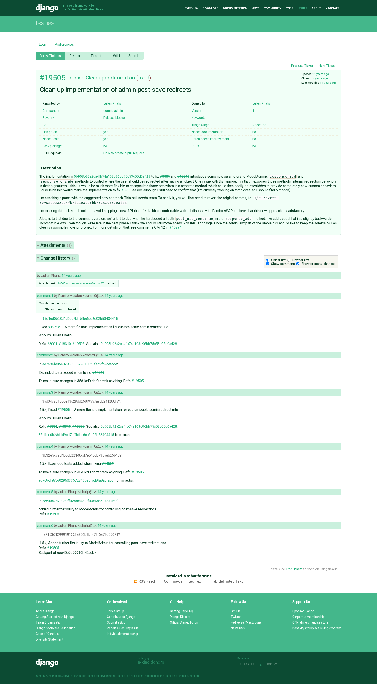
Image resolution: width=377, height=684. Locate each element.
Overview (191, 8)
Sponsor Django (303, 611)
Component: (51, 111)
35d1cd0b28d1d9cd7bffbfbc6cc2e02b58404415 (80, 319)
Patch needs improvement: (211, 139)
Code (289, 8)
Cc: (45, 125)
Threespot (247, 664)
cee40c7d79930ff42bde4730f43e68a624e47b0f (80, 501)
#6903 (126, 190)
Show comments (283, 264)
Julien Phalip (112, 103)
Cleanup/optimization (110, 78)
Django (47, 8)
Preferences (64, 44)
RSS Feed (147, 581)
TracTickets (294, 569)
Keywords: (199, 118)
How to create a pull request (123, 153)
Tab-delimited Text (227, 581)
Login (43, 44)
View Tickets (50, 56)
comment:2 (45, 355)
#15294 (175, 227)
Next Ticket (327, 66)
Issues (302, 8)
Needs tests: (51, 139)
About (316, 8)
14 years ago (320, 74)
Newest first (300, 260)
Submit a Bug (116, 622)
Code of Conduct (47, 634)
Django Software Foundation (55, 628)
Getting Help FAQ (181, 611)
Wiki (116, 56)
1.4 (254, 111)
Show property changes (318, 264)
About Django (45, 611)
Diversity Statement (49, 639)
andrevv (276, 664)
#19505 (52, 77)
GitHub (235, 611)
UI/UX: (196, 146)
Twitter (236, 617)
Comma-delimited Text (183, 581)
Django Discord (180, 617)
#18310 (183, 176)
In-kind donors (150, 662)
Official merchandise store (310, 622)
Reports (75, 56)
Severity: (49, 118)
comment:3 (45, 392)
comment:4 (45, 446)
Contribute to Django (121, 617)
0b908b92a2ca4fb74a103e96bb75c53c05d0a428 (112, 176)
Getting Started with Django (55, 617)
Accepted (259, 125)
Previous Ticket (302, 66)
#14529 (98, 372)
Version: (197, 111)
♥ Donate (332, 8)
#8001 (165, 176)
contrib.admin (113, 111)
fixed (143, 78)
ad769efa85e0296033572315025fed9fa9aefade (79, 364)
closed (77, 78)
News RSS (238, 628)
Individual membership (122, 634)
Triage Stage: (201, 125)
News (255, 8)
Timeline (98, 56)
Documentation (235, 8)
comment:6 (45, 526)
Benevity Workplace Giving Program (316, 628)
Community (272, 8)
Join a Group (115, 611)
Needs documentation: (208, 132)
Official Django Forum (184, 622)
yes (105, 132)
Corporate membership (308, 617)
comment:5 (45, 492)
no (254, 132)
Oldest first (278, 260)
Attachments (56, 245)
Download (211, 8)
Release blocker (114, 118)
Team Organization (49, 622)
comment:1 (45, 296)
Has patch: (50, 132)
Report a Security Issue (123, 628)
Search (133, 56)
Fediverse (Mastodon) (246, 622)
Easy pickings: (52, 146)
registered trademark (143, 675)
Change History (58, 258)
